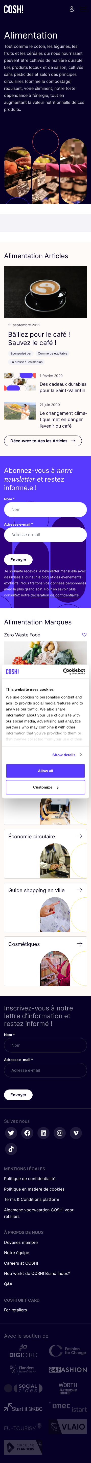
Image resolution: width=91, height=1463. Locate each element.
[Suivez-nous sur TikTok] (11, 1149)
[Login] (72, 9)
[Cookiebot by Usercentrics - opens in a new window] (64, 671)
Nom (9, 499)
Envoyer (18, 559)
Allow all (45, 771)
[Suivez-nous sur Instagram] (60, 1133)
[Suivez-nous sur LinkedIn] (43, 1133)
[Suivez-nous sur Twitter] (11, 1133)
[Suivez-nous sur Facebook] (27, 1133)
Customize (42, 787)
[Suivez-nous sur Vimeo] (76, 1133)
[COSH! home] (13, 9)
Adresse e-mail (18, 524)
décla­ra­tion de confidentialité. (55, 595)
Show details (63, 755)
